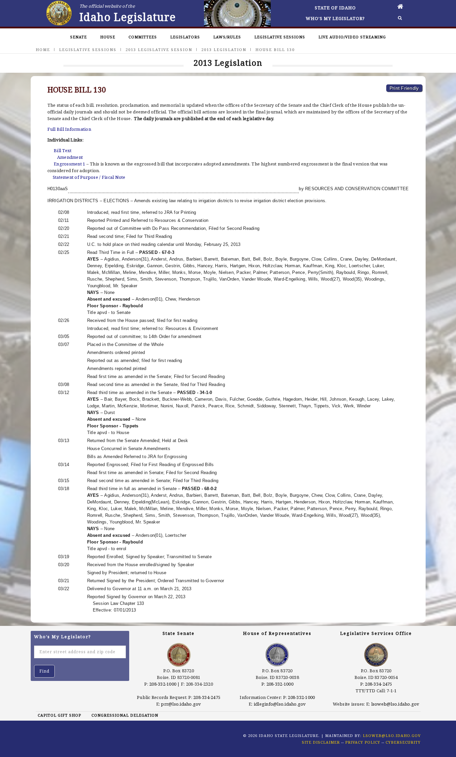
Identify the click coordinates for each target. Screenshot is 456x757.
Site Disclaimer (321, 742)
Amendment (70, 157)
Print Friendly (404, 88)
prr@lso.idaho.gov (181, 704)
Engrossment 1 (69, 164)
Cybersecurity (403, 742)
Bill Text (62, 150)
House (107, 36)
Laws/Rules (227, 36)
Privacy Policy (362, 742)
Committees (143, 36)
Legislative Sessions (279, 36)
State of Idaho (335, 8)
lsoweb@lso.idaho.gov (395, 704)
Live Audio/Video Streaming (352, 36)
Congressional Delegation (124, 715)
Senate (78, 36)
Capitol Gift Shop (59, 715)
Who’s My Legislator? (335, 18)
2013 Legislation (223, 49)
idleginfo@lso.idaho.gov (280, 704)
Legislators (185, 36)
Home (43, 49)
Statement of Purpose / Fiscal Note (89, 177)
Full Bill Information (69, 129)
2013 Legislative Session (159, 49)
